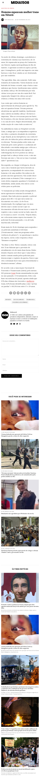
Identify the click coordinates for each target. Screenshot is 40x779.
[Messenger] (14, 292)
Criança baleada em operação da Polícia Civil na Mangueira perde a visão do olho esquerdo (16, 435)
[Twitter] (18, 292)
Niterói (8, 299)
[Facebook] (10, 292)
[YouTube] (14, 324)
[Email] (29, 292)
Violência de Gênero (20, 302)
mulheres (30, 281)
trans (13, 273)
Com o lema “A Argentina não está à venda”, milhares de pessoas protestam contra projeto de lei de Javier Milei (19, 730)
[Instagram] (20, 324)
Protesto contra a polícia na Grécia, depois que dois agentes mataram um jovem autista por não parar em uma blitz (20, 606)
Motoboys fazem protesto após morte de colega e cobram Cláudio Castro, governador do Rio (19, 551)
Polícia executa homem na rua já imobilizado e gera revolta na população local (18, 770)
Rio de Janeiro (19, 299)
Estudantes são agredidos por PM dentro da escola (17, 514)
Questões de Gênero (7, 8)
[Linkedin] (21, 292)
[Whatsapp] (25, 292)
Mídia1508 (13, 312)
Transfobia (31, 299)
